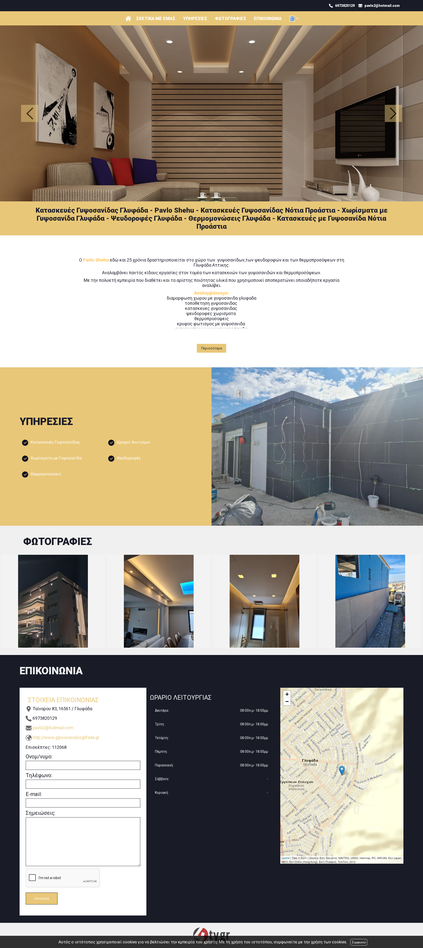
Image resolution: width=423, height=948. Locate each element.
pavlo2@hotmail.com (53, 727)
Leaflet (286, 858)
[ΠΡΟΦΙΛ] (128, 18)
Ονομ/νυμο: (39, 756)
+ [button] (287, 694)
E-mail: (34, 794)
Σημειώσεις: (40, 813)
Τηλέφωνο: (39, 775)
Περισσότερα (211, 348)
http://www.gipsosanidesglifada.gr (66, 737)
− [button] (287, 701)
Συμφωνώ (359, 942)
